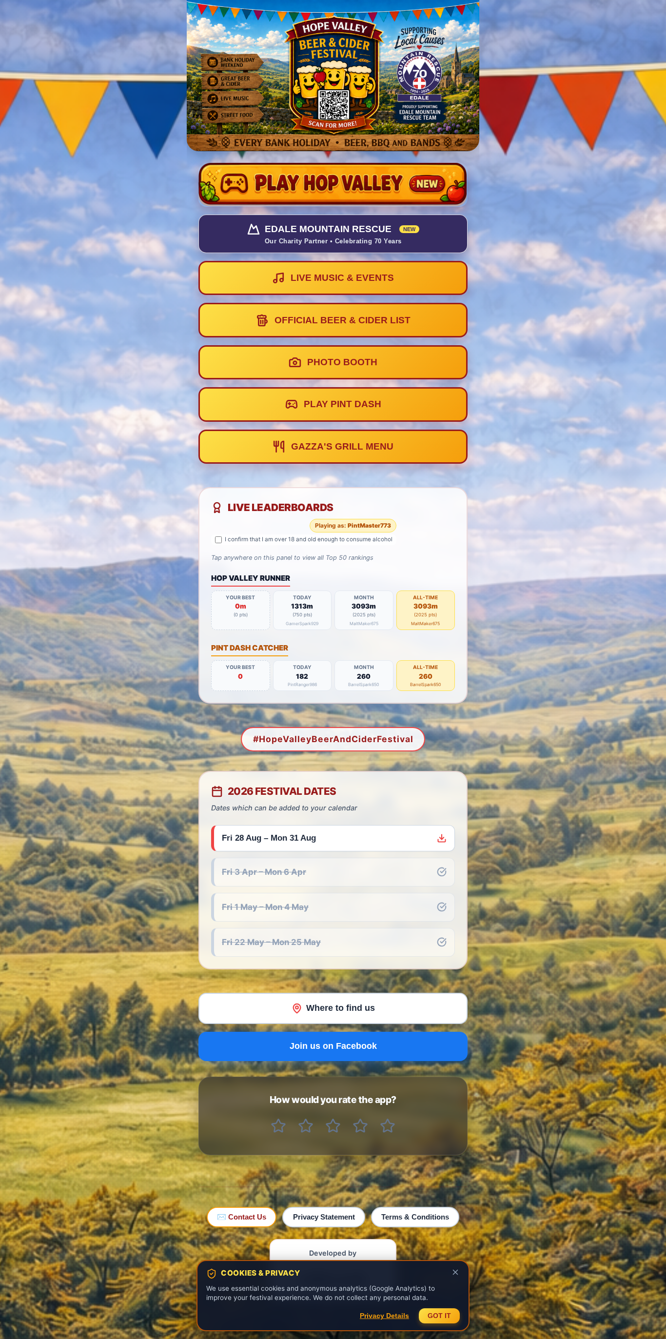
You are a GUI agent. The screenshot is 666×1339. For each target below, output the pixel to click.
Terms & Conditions (415, 1217)
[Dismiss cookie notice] (455, 1273)
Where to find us (340, 1008)
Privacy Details (384, 1315)
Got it (439, 1315)
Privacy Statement (324, 1217)
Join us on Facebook (333, 1046)
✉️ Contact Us (241, 1217)
